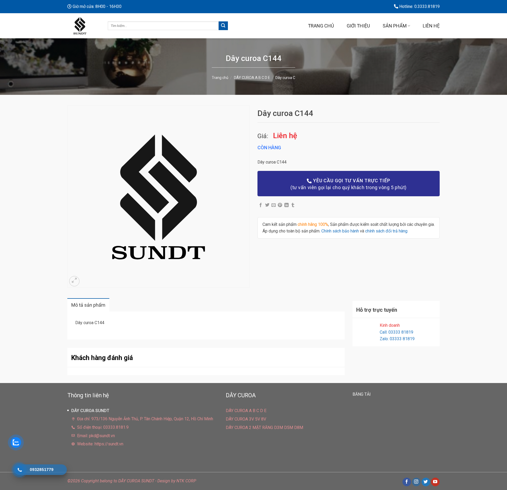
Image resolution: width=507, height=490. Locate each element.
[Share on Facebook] (261, 205)
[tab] (88, 305)
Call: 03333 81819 (396, 332)
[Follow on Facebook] (406, 482)
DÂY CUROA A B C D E (252, 78)
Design (163, 480)
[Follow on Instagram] (416, 482)
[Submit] (223, 25)
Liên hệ (431, 26)
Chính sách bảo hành (340, 231)
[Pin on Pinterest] (280, 205)
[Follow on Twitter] (425, 482)
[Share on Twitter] (267, 205)
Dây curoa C (285, 78)
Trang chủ (321, 26)
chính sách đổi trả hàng (386, 231)
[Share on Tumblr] (293, 205)
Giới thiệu (358, 26)
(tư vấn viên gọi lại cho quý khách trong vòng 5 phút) (348, 184)
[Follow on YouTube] (435, 482)
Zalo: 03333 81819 (397, 338)
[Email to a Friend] (273, 205)
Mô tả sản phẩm (88, 305)
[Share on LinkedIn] (286, 205)
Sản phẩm (395, 26)
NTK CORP (186, 480)
